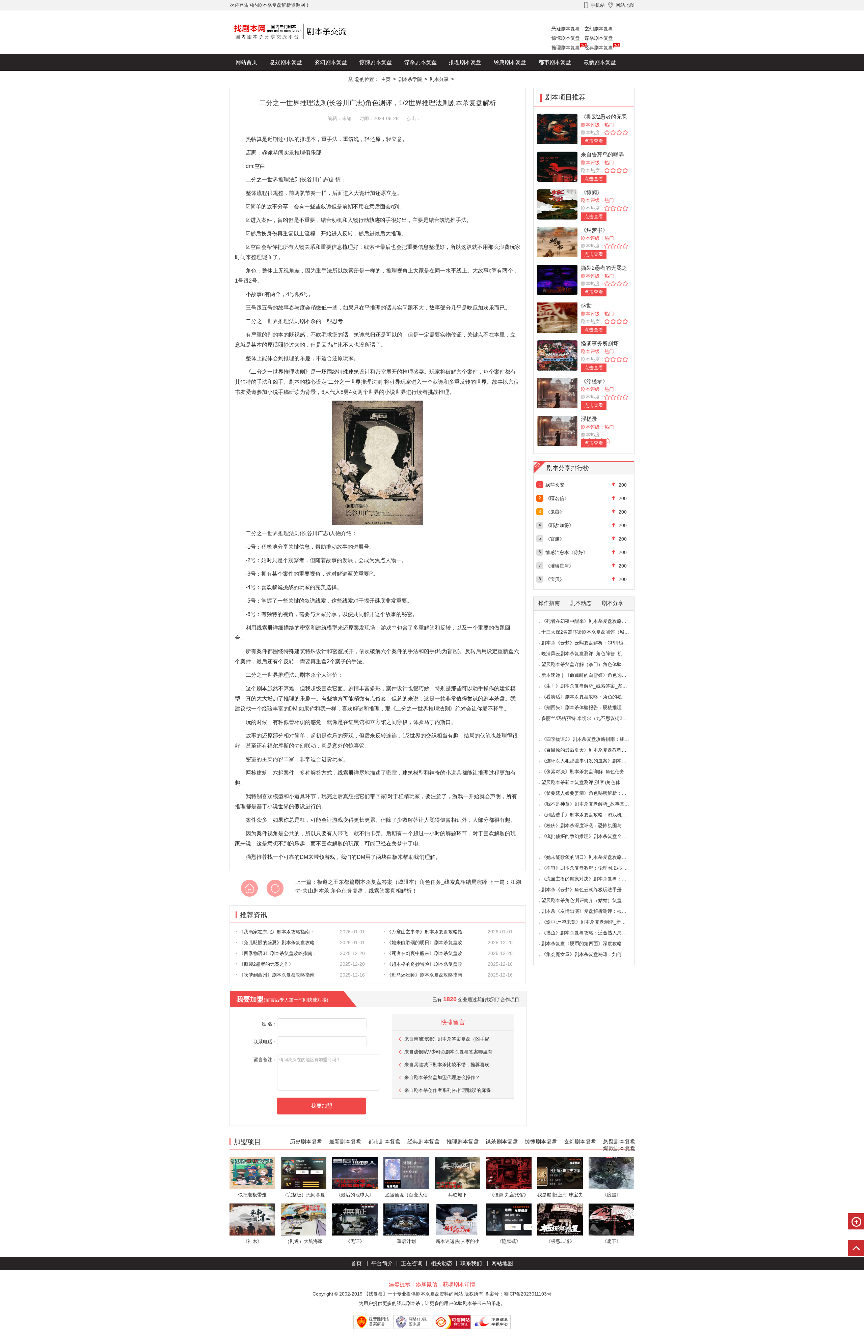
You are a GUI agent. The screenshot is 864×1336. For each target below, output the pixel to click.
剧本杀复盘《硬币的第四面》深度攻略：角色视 (591, 943)
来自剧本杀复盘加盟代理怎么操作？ (442, 1077)
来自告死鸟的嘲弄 (602, 154)
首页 (356, 1263)
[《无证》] (355, 1219)
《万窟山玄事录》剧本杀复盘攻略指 (424, 931)
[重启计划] (406, 1219)
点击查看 (593, 141)
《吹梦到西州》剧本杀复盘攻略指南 (277, 975)
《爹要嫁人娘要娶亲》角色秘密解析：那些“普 (589, 793)
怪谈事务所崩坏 (600, 343)
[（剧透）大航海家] (303, 1219)
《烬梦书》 (594, 230)
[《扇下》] (611, 1219)
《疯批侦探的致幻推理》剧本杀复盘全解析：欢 (591, 836)
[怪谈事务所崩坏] (557, 355)
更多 (330, 79)
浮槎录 (589, 419)
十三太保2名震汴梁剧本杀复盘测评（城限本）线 (592, 632)
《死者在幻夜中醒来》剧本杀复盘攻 (424, 953)
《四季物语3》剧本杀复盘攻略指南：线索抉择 (590, 739)
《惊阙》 (591, 192)
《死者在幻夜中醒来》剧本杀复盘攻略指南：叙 (591, 621)
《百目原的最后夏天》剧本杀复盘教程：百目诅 (591, 750)
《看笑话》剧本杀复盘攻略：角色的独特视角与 (591, 696)
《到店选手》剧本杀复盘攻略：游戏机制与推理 (591, 814)
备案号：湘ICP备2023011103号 (518, 1294)
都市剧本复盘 (555, 62)
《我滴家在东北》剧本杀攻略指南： (277, 931)
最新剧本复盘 (600, 62)
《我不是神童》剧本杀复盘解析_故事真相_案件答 (593, 804)
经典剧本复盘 (599, 47)
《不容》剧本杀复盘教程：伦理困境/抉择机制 (589, 868)
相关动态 (441, 1263)
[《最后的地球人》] (355, 1172)
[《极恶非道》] (560, 1219)
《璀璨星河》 (559, 566)
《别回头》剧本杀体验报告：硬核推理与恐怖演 (591, 707)
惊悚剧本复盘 (565, 38)
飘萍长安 (554, 485)
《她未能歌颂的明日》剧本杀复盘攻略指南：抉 (591, 857)
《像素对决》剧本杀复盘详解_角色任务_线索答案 (593, 771)
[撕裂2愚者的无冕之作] (557, 279)
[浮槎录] (557, 430)
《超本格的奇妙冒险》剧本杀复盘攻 (424, 964)
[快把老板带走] (252, 1172)
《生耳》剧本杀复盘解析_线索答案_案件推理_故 (592, 686)
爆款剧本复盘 (296, 79)
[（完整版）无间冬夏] (303, 1172)
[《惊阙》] (557, 204)
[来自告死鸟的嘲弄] (557, 166)
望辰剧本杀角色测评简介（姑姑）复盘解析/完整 (591, 900)
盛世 (586, 306)
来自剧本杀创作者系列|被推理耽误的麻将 (447, 1090)
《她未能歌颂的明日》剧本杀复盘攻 (424, 942)
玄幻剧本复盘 (599, 28)
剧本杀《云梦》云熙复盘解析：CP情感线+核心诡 (593, 642)
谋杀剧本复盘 (599, 38)
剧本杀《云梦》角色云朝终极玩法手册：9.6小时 (592, 889)
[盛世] (557, 317)
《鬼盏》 (554, 512)
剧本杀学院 (410, 79)
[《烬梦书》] (557, 241)
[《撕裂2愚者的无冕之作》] (557, 128)
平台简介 (382, 1263)
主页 (385, 79)
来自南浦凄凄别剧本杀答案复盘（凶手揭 (446, 1039)
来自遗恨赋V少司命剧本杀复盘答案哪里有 (448, 1051)
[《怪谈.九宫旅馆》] (509, 1172)
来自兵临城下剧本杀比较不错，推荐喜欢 (446, 1064)
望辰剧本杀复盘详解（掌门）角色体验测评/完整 (591, 664)
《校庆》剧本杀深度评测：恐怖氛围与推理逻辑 (591, 825)
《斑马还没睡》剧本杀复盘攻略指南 (424, 975)
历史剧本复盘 (252, 79)
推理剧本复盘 (565, 47)
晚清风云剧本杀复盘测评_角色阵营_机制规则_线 (592, 653)
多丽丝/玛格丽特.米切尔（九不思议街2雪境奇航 (591, 718)
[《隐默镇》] (509, 1219)
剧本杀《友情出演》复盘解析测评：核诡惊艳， (591, 911)
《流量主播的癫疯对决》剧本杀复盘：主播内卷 (591, 878)
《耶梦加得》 (559, 525)
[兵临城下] (457, 1172)
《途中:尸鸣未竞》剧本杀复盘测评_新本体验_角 (592, 922)
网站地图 (502, 1263)
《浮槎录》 (594, 381)
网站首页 (246, 62)
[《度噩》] (611, 1172)
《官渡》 (554, 539)
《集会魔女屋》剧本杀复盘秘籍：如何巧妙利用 (591, 954)
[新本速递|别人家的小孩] (457, 1219)
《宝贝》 (554, 579)
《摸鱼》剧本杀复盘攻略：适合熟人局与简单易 (591, 932)
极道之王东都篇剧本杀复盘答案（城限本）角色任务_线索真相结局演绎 (402, 882)
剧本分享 (439, 79)
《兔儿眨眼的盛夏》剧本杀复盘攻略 (277, 942)
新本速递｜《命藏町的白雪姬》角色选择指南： (591, 675)
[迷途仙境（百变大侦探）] (406, 1172)
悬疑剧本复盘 (565, 28)
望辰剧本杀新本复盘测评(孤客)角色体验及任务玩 (592, 782)
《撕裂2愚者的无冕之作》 (266, 964)
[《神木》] (252, 1219)
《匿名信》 (557, 498)
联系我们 (471, 1263)
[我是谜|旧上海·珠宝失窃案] (560, 1172)
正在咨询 (412, 1263)
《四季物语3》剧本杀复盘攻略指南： (278, 953)
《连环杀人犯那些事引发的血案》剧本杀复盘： (591, 760)
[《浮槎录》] (557, 393)
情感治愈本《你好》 (566, 552)
